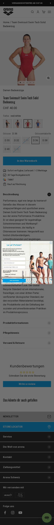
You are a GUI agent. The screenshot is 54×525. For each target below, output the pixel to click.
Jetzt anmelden (14, 280)
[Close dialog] (51, 242)
